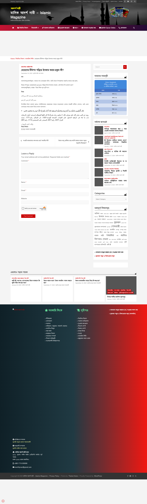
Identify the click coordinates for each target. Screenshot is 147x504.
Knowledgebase (96, 1)
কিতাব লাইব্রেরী (105, 1)
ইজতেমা (96, 216)
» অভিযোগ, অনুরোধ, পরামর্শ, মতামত (56, 326)
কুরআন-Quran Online (108, 28)
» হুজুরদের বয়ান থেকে (83, 338)
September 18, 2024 (109, 165)
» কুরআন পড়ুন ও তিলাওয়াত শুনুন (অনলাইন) (122, 314)
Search (125, 67)
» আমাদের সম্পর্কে (50, 336)
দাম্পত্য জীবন (99, 232)
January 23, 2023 (16, 285)
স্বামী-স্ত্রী (109, 244)
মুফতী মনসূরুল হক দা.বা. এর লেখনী (126, 292)
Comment (25, 161)
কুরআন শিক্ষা (123, 222)
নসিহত (120, 232)
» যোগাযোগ (48, 321)
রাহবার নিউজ (78, 1)
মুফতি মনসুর (105, 242)
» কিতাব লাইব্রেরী (50, 338)
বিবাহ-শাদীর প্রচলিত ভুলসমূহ (116, 297)
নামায (96, 235)
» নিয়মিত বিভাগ (82, 318)
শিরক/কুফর (116, 168)
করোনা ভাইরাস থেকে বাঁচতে (120, 219)
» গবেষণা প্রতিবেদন (83, 321)
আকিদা (97, 213)
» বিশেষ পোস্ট (81, 328)
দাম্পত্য (117, 229)
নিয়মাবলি (34, 28)
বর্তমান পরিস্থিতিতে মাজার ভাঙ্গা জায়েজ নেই (115, 182)
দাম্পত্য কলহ (123, 229)
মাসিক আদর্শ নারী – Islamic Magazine (35, 476)
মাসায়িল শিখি (29, 67)
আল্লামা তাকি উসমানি (114, 213)
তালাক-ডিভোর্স (107, 136)
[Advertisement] (73, 43)
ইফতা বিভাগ (106, 126)
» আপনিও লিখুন (50, 328)
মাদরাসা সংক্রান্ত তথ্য (89, 28)
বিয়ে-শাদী (26, 278)
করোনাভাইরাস (110, 219)
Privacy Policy (86, 1)
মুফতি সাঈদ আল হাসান (38, 73)
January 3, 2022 (111, 299)
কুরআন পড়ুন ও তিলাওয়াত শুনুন (105, 256)
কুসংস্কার (108, 226)
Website (24, 199)
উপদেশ (114, 216)
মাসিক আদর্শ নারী (116, 133)
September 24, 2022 (26, 73)
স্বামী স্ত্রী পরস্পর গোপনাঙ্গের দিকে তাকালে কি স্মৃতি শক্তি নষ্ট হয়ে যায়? (26, 282)
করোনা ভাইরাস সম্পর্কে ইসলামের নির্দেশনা (104, 223)
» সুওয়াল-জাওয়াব (82, 323)
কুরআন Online (114, 1)
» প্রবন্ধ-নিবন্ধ (81, 331)
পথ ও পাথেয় (116, 290)
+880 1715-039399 (20, 463)
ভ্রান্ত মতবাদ (114, 239)
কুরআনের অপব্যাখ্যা (100, 227)
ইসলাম (101, 216)
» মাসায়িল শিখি (81, 336)
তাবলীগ (112, 230)
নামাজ (124, 232)
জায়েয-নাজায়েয (107, 178)
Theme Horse (73, 476)
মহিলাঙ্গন (116, 292)
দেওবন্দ (116, 232)
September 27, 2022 (49, 285)
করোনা (118, 216)
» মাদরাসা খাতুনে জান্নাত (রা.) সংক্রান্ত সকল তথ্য (109, 252)
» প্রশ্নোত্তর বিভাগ (50, 333)
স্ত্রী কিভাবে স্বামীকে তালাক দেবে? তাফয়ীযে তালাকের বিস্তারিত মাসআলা (115, 142)
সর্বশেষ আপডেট (101, 122)
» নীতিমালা (48, 318)
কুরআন (117, 222)
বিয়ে (110, 239)
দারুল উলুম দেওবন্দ (109, 232)
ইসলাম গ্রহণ (108, 217)
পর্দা (117, 235)
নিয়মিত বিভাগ (23, 28)
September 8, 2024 (109, 185)
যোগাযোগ (123, 28)
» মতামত (47, 323)
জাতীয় (105, 159)
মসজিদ (119, 239)
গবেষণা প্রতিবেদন (49, 28)
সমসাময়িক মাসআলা (118, 242)
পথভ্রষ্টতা (110, 235)
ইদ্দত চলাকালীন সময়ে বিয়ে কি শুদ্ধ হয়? (87, 281)
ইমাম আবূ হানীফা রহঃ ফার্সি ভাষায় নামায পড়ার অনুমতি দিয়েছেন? (73, 142)
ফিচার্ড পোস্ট (120, 136)
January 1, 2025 (108, 146)
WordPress (98, 476)
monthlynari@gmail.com (23, 467)
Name (23, 182)
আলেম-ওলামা (106, 213)
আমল (105, 149)
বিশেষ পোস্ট (106, 138)
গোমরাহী (115, 226)
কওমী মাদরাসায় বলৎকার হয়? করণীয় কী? (36, 140)
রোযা (111, 242)
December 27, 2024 (109, 155)
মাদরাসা (120, 1)
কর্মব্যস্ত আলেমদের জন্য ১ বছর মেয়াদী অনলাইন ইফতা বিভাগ (115, 130)
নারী (102, 235)
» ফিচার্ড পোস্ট (81, 326)
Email (23, 190)
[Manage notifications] (3, 501)
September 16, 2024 (109, 175)
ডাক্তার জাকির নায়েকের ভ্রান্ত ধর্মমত (102, 229)
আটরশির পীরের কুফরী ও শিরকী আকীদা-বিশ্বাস (115, 172)
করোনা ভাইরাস (101, 219)
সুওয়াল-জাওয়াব (64, 28)
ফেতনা (105, 239)
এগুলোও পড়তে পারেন (19, 272)
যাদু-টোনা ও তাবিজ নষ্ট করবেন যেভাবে (115, 152)
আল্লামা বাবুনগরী (122, 213)
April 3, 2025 (107, 133)
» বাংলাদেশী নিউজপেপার (52, 341)
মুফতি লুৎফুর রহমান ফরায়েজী (62, 285)
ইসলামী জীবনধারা (114, 136)
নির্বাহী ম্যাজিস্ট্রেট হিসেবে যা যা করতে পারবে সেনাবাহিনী (115, 162)
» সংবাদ (79, 333)
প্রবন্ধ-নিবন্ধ (23, 67)
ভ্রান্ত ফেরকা (106, 168)
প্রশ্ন (75, 28)
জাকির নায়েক (123, 227)
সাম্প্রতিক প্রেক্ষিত (114, 178)
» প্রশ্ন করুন (48, 331)
